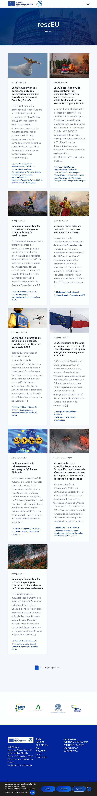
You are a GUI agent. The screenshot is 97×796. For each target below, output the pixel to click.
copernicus (16, 647)
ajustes (32, 792)
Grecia (58, 295)
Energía (59, 412)
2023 (17, 410)
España (38, 172)
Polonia (66, 417)
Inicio (45, 31)
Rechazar (63, 789)
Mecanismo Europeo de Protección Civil (27, 180)
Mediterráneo (34, 297)
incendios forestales (20, 177)
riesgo (70, 181)
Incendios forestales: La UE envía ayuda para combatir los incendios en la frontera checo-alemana (27, 584)
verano (14, 415)
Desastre (30, 172)
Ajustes (79, 789)
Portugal (57, 181)
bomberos (28, 169)
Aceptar (48, 789)
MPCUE (71, 178)
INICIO (38, 739)
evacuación (16, 175)
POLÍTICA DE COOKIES (74, 745)
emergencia (25, 647)
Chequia (26, 644)
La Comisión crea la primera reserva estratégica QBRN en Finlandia (24, 468)
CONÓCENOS (41, 757)
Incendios (79, 533)
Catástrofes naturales (23, 164)
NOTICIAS (40, 742)
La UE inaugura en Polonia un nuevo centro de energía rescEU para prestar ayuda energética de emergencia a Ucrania (69, 349)
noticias (15, 183)
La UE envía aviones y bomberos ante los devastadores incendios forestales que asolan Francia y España (25, 94)
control (33, 644)
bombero (59, 530)
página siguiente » (52, 668)
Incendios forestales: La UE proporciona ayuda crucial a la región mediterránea (26, 231)
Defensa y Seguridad (23, 529)
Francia (24, 175)
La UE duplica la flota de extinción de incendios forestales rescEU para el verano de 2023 (27, 342)
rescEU (22, 183)
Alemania (18, 644)
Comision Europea (19, 172)
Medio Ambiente (18, 166)
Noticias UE (30, 166)
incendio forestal (67, 533)
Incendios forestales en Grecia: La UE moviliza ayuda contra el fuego (67, 229)
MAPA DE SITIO (71, 751)
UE (36, 413)
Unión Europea (31, 183)
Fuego (30, 175)
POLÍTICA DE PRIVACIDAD (76, 742)
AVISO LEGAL (70, 739)
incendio (63, 175)
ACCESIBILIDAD (71, 748)
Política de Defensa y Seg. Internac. (25, 531)
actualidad (19, 169)
